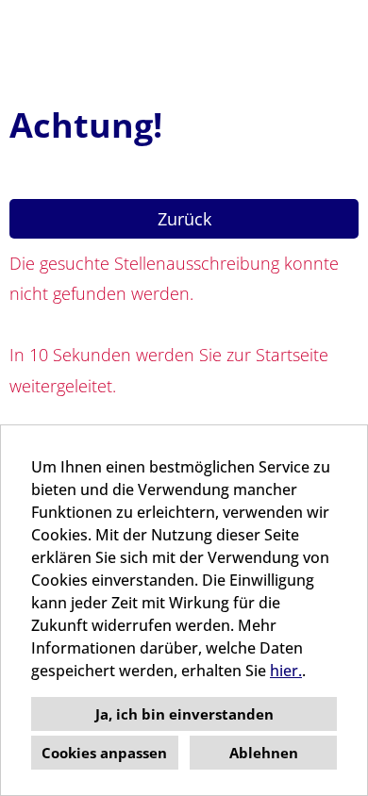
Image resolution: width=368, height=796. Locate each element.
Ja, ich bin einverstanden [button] (184, 714)
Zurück (184, 218)
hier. (286, 670)
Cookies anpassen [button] (104, 752)
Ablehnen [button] (263, 752)
